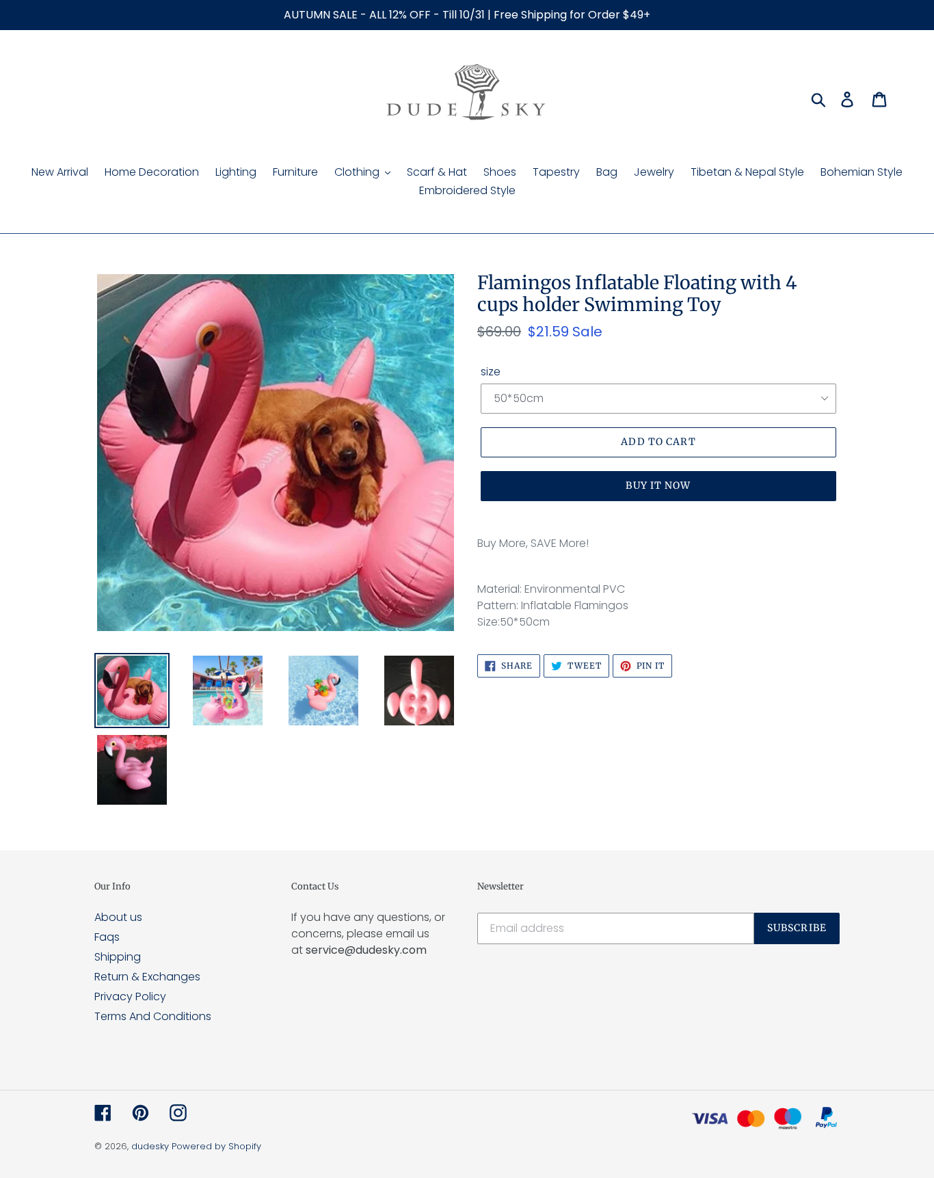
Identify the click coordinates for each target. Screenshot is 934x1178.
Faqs (107, 937)
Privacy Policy (130, 996)
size (491, 371)
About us (118, 917)
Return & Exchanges (147, 977)
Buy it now (658, 485)
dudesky (150, 1146)
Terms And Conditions (152, 1016)
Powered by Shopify (216, 1146)
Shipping (117, 957)
